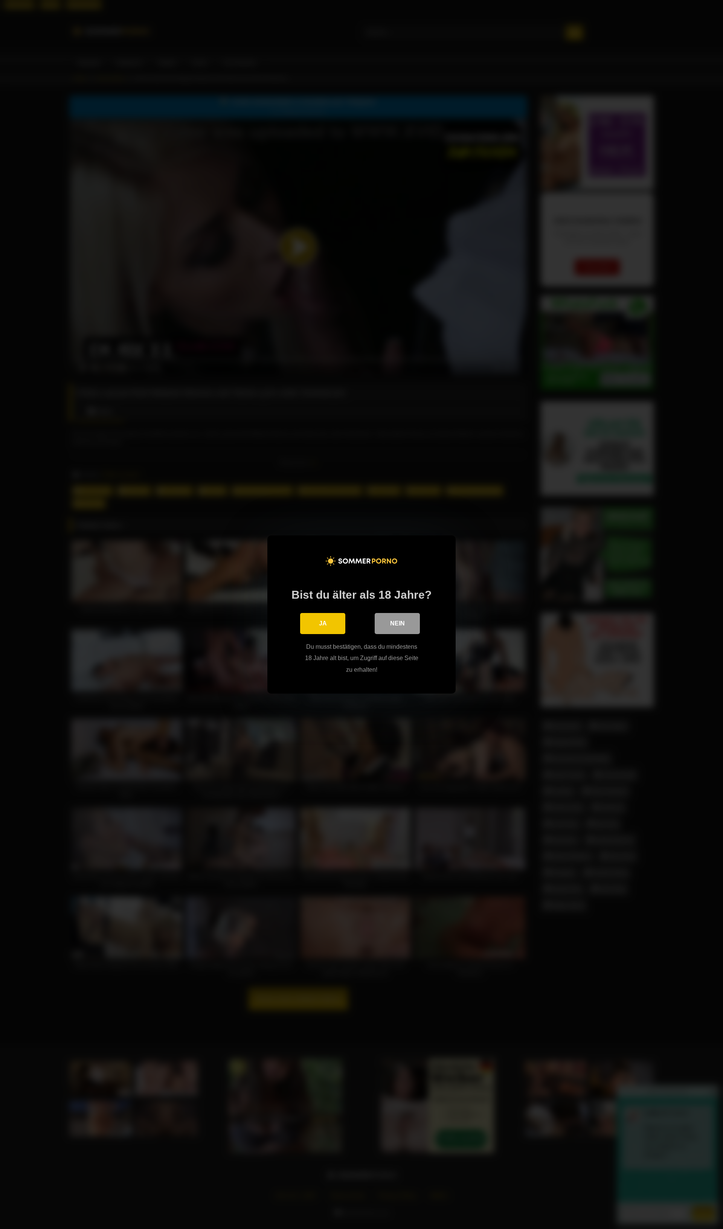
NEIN (397, 623)
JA (323, 623)
